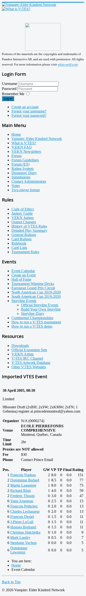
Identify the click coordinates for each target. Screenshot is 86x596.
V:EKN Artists (22, 354)
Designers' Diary (24, 173)
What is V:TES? (23, 143)
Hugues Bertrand (23, 527)
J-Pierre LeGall (21, 522)
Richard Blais (20, 491)
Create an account (24, 107)
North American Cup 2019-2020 (36, 292)
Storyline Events (23, 301)
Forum (16, 156)
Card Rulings (21, 239)
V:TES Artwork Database (30, 363)
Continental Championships (32, 318)
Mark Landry (20, 537)
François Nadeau (23, 475)
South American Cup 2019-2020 (36, 296)
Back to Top (11, 582)
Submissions (20, 177)
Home (16, 134)
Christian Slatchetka (25, 532)
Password (9, 89)
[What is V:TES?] (16, 9)
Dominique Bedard (24, 480)
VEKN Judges (22, 218)
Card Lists (19, 248)
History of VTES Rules (29, 226)
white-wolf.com (68, 64)
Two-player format (25, 190)
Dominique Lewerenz (18, 550)
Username (9, 84)
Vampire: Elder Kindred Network (36, 139)
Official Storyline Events (39, 305)
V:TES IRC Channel (27, 358)
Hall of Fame (21, 279)
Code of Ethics (22, 209)
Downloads (20, 346)
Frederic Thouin (22, 496)
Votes (15, 186)
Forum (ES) (20, 164)
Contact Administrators (28, 181)
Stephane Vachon (23, 543)
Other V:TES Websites (28, 367)
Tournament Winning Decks (32, 284)
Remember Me (13, 94)
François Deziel (22, 517)
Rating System (22, 169)
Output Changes (23, 222)
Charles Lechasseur (25, 511)
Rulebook (18, 243)
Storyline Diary (32, 314)
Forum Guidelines (25, 160)
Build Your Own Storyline (41, 309)
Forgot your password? (28, 115)
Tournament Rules (25, 252)
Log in (8, 98)
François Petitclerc (24, 506)
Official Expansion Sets (29, 350)
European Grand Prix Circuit (33, 288)
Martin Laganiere (23, 485)
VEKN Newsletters (26, 151)
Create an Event (23, 275)
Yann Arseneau (21, 501)
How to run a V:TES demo (31, 326)
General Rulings (23, 235)
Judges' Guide (22, 213)
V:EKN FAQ (21, 147)
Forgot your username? (28, 111)
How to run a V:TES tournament (36, 322)
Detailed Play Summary (29, 230)
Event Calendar (23, 271)
